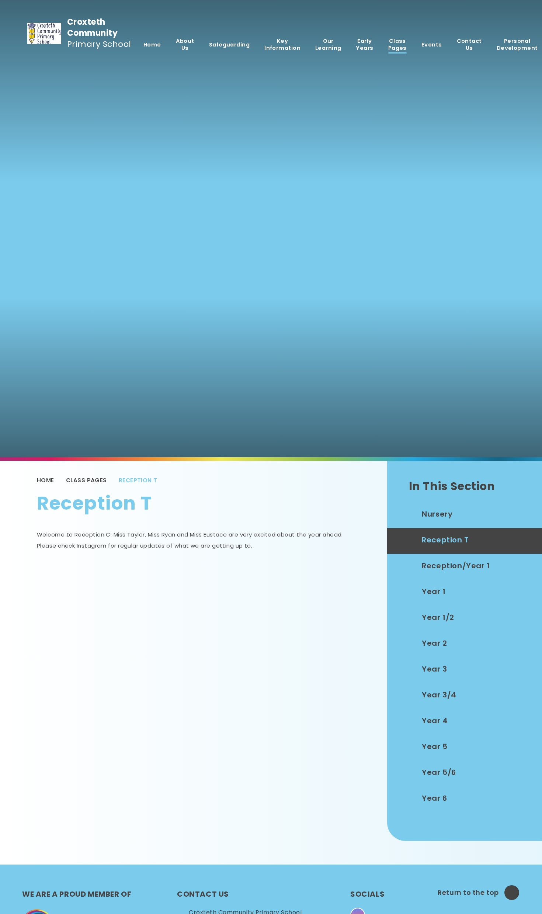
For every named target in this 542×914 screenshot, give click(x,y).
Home (45, 480)
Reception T (138, 480)
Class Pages (86, 480)
